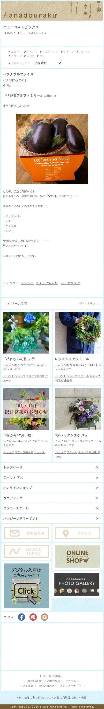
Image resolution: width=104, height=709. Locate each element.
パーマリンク (70, 283)
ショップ (69, 51)
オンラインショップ (17, 487)
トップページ (12, 467)
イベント (32, 51)
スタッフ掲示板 (47, 283)
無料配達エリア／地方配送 (44, 681)
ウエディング (12, 498)
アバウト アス (13, 477)
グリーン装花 (15, 303)
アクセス (70, 681)
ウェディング (51, 51)
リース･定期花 (52, 676)
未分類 (31, 56)
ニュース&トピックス (21, 27)
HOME (11, 33)
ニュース (16, 51)
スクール (84, 51)
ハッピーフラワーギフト (20, 518)
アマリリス (90, 303)
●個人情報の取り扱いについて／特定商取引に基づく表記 (52, 697)
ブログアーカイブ (71, 685)
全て (42, 56)
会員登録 (27, 685)
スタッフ (16, 56)
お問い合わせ (46, 685)
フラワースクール (16, 508)
